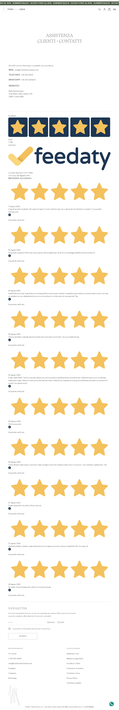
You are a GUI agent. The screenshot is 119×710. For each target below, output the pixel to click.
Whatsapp (12, 678)
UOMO (62, 622)
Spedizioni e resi (73, 654)
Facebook (12, 668)
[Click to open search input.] (99, 9)
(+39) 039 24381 (14, 659)
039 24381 (29, 75)
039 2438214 (30, 80)
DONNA (52, 622)
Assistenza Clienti (73, 663)
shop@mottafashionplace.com (27, 70)
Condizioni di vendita (75, 668)
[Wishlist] (94, 9)
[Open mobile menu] (114, 9)
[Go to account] (104, 9)
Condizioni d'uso (73, 673)
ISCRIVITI (23, 636)
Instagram (12, 673)
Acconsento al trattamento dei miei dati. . (32, 629)
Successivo (25, 178)
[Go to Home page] (3, 10)
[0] (109, 9)
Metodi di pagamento (75, 659)
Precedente (13, 178)
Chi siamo (12, 654)
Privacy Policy (45, 629)
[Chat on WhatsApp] (112, 704)
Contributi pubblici (74, 683)
